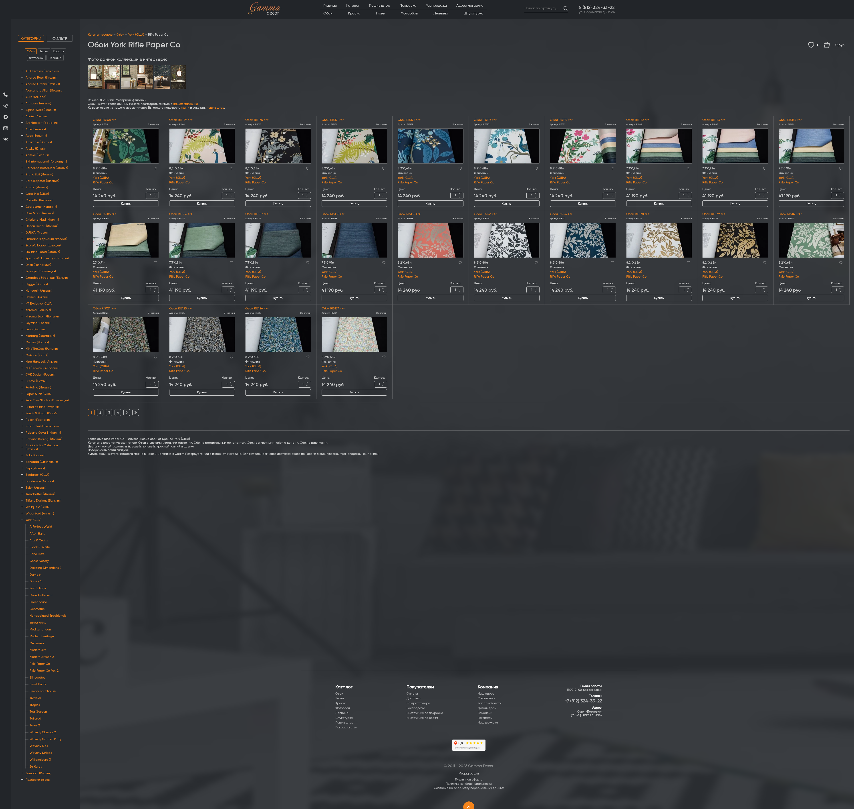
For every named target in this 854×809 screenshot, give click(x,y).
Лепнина (55, 58)
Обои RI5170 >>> (257, 120)
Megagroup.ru (469, 773)
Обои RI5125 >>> (180, 308)
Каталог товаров (100, 34)
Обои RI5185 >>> (104, 214)
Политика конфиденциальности (469, 783)
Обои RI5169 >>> (181, 120)
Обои (31, 51)
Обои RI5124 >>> (104, 308)
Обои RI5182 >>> (637, 120)
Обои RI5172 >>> (409, 120)
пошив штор (215, 107)
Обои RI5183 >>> (713, 120)
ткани (185, 107)
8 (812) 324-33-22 (597, 7)
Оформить (837, 45)
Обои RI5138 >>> (637, 214)
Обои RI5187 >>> (256, 214)
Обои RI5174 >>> (561, 120)
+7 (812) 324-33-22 (583, 701)
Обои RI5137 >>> (561, 214)
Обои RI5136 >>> (485, 214)
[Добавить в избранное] (155, 168)
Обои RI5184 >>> (790, 120)
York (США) (136, 34)
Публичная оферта (469, 779)
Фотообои (36, 58)
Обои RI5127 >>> (333, 308)
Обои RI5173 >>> (485, 120)
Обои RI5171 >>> (333, 120)
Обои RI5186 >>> (181, 214)
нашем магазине (185, 104)
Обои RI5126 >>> (256, 308)
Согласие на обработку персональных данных (469, 788)
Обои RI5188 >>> (333, 214)
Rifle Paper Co (103, 182)
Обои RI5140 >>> (790, 214)
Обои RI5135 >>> (409, 214)
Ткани (44, 51)
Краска (58, 51)
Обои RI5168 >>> (104, 120)
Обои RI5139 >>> (713, 214)
